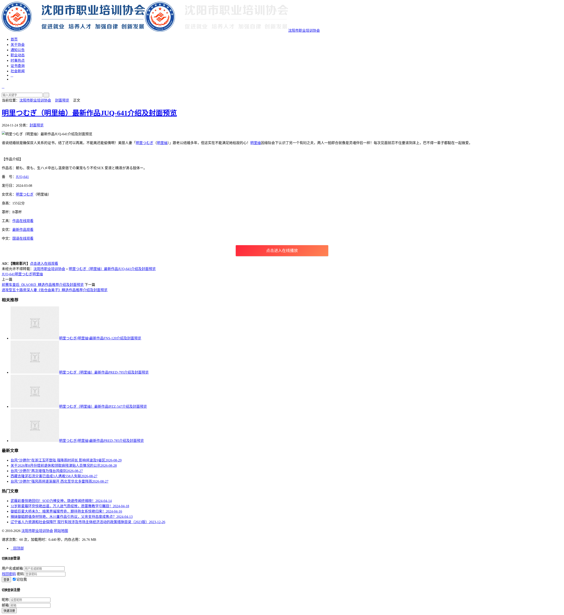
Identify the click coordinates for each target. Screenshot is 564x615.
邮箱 (5, 605)
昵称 (5, 600)
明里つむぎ (144, 143)
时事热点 (18, 60)
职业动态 (18, 55)
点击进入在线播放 (282, 250)
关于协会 (18, 44)
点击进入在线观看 (44, 263)
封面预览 (62, 100)
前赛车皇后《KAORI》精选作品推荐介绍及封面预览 (43, 285)
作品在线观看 (22, 221)
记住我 (21, 579)
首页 (14, 39)
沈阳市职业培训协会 (304, 30)
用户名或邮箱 (12, 568)
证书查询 (18, 66)
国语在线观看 (22, 238)
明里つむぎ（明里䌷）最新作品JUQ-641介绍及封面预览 (89, 113)
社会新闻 (18, 71)
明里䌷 (162, 143)
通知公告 (18, 50)
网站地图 (61, 531)
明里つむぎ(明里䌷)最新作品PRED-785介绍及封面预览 (101, 441)
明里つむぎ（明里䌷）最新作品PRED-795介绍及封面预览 (104, 372)
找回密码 (9, 574)
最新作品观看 (22, 230)
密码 (20, 574)
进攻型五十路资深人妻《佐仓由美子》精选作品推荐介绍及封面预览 (55, 290)
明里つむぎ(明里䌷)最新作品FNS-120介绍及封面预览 (100, 338)
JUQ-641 (22, 177)
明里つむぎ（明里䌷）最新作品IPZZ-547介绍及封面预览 (103, 406)
